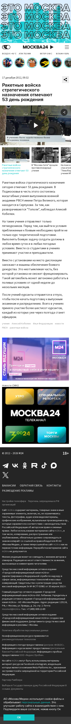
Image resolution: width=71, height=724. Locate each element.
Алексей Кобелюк (21, 323)
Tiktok (44, 465)
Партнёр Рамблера (12, 680)
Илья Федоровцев (43, 323)
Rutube (34, 465)
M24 (21, 453)
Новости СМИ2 (10, 385)
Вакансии (9, 485)
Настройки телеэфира (14, 501)
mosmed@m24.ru (11, 609)
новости (59, 323)
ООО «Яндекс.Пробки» (31, 655)
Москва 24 (35, 47)
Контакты (54, 485)
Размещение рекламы (18, 491)
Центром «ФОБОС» (54, 645)
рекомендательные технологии (19, 639)
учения (5, 323)
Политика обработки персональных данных (25, 630)
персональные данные (36, 702)
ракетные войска (19, 328)
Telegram (5, 465)
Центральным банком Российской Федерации (33, 650)
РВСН (5, 328)
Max (53, 465)
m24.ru (11, 510)
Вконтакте (15, 465)
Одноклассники (24, 465)
